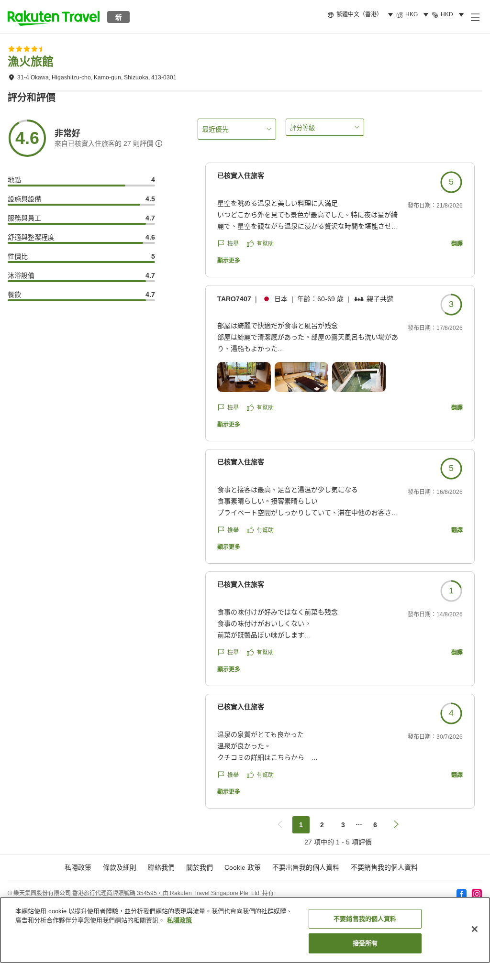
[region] (245, 930)
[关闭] (474, 929)
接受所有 (365, 943)
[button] (54, 17)
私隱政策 (179, 920)
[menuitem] (361, 15)
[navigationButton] (280, 824)
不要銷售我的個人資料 (384, 867)
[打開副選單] (474, 16)
